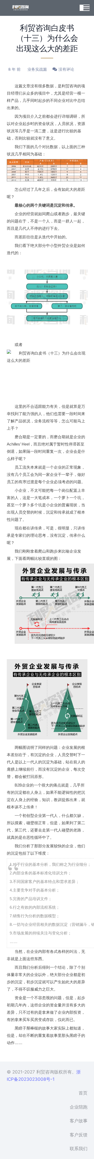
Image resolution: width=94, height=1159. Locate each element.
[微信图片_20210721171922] (20, 7)
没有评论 (66, 69)
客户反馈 (78, 1134)
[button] (86, 8)
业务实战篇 (37, 69)
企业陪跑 (78, 1107)
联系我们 (78, 1148)
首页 (83, 1093)
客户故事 (78, 1120)
